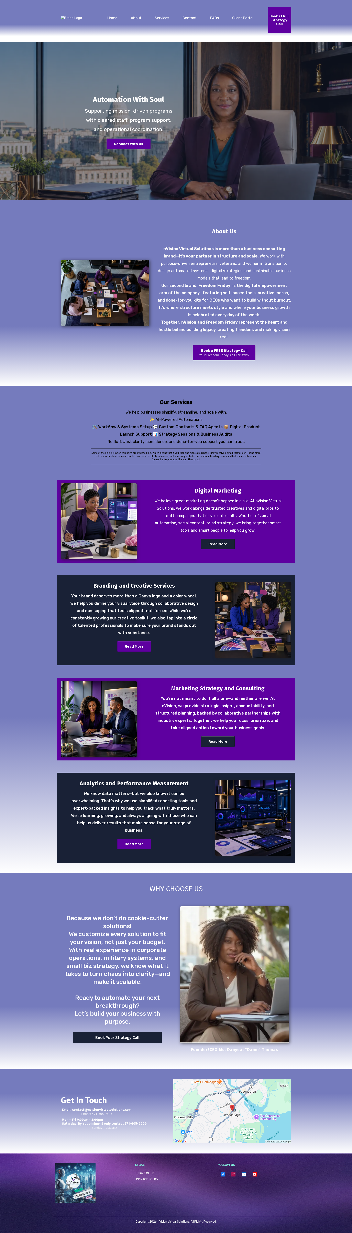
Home (112, 18)
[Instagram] (233, 1174)
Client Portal (242, 18)
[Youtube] (254, 1174)
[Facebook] (223, 1174)
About (136, 18)
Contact (190, 18)
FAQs (214, 18)
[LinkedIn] (244, 1174)
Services (162, 18)
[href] (232, 1111)
